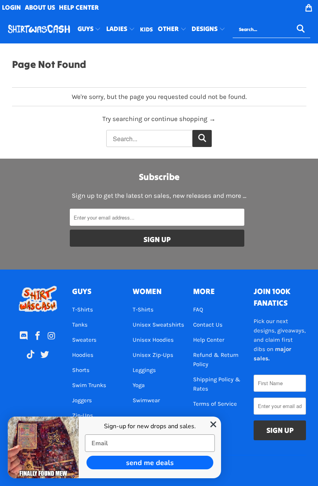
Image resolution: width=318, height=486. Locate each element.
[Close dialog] (213, 424)
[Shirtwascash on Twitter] (44, 355)
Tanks (80, 324)
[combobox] (271, 29)
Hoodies (82, 354)
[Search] (300, 29)
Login (11, 7)
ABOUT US (40, 7)
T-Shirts (82, 309)
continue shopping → (183, 119)
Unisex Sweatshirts (158, 324)
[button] (89, 29)
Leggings (144, 370)
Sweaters (84, 339)
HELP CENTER (79, 7)
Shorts (81, 370)
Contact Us (208, 324)
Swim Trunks (89, 385)
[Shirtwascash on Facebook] (38, 336)
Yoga (139, 385)
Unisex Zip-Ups (153, 354)
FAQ (198, 309)
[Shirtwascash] (39, 29)
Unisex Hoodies (153, 339)
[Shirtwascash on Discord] (24, 336)
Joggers (82, 400)
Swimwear (146, 400)
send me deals (150, 462)
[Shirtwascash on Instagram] (51, 336)
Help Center (208, 339)
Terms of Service (215, 403)
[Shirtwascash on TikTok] (31, 355)
